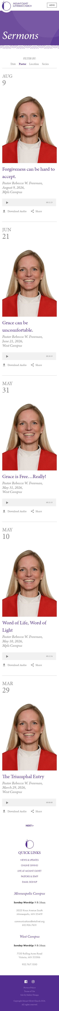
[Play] (7, 202)
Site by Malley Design (29, 994)
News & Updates (29, 860)
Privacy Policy (30, 987)
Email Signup (29, 881)
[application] (29, 202)
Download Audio (17, 211)
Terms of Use (29, 991)
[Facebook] (26, 981)
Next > (29, 825)
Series (45, 65)
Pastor (22, 65)
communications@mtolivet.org (29, 921)
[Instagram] (33, 981)
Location (34, 65)
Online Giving (29, 865)
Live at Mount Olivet (29, 870)
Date (13, 64)
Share (39, 211)
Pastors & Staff (29, 876)
